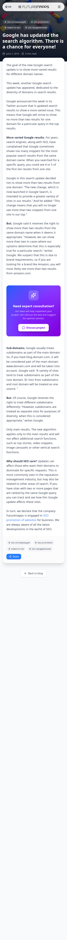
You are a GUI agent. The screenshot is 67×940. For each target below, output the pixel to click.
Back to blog (35, 573)
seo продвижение (37, 27)
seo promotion (41, 21)
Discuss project (35, 327)
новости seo (13, 27)
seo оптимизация (16, 21)
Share (16, 556)
